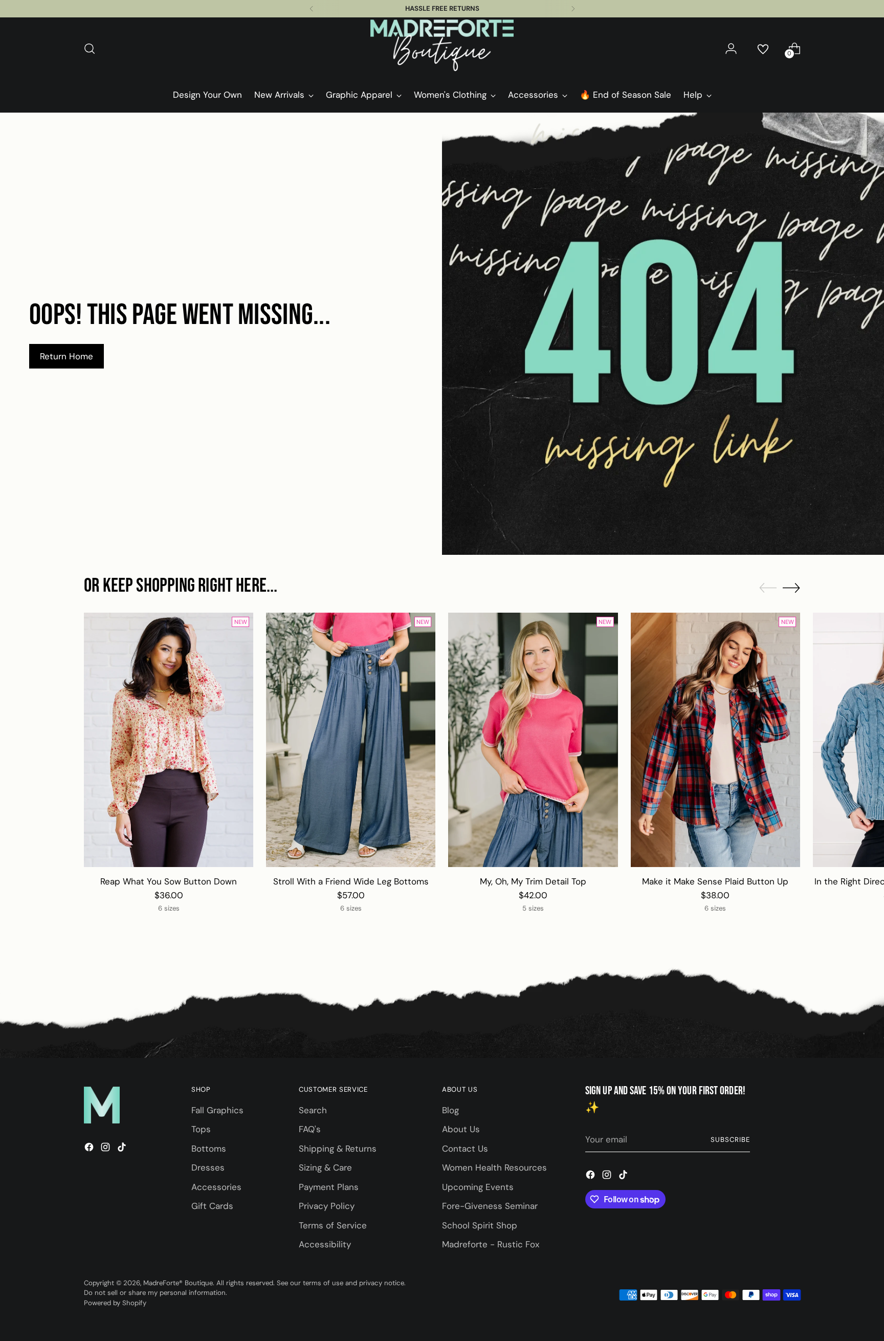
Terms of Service (333, 1225)
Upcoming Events (478, 1187)
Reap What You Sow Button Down (168, 881)
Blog (450, 1110)
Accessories (216, 1187)
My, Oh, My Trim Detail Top (533, 881)
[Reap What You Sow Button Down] (168, 740)
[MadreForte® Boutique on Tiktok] (123, 1149)
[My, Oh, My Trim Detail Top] (532, 740)
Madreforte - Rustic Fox (490, 1244)
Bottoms (208, 1148)
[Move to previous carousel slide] (768, 588)
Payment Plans (329, 1187)
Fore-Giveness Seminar (490, 1206)
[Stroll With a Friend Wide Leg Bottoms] (350, 740)
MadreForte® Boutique (178, 1283)
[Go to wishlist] (763, 48)
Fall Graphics (217, 1110)
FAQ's (310, 1129)
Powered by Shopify (115, 1303)
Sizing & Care (325, 1167)
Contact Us (465, 1148)
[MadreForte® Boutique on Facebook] (90, 1149)
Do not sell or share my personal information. (155, 1292)
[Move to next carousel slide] (791, 587)
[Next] (573, 8)
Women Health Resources (494, 1167)
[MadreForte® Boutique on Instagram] (106, 1149)
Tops (201, 1129)
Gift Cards (212, 1206)
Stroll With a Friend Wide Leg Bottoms (351, 881)
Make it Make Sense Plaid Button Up (715, 881)
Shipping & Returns (338, 1148)
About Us (461, 1129)
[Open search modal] (89, 48)
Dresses (208, 1167)
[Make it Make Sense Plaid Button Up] (715, 740)
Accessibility (325, 1244)
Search (313, 1110)
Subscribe (730, 1139)
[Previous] (311, 8)
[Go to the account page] (731, 48)
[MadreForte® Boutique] (442, 48)
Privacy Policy (327, 1206)
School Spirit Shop (479, 1225)
